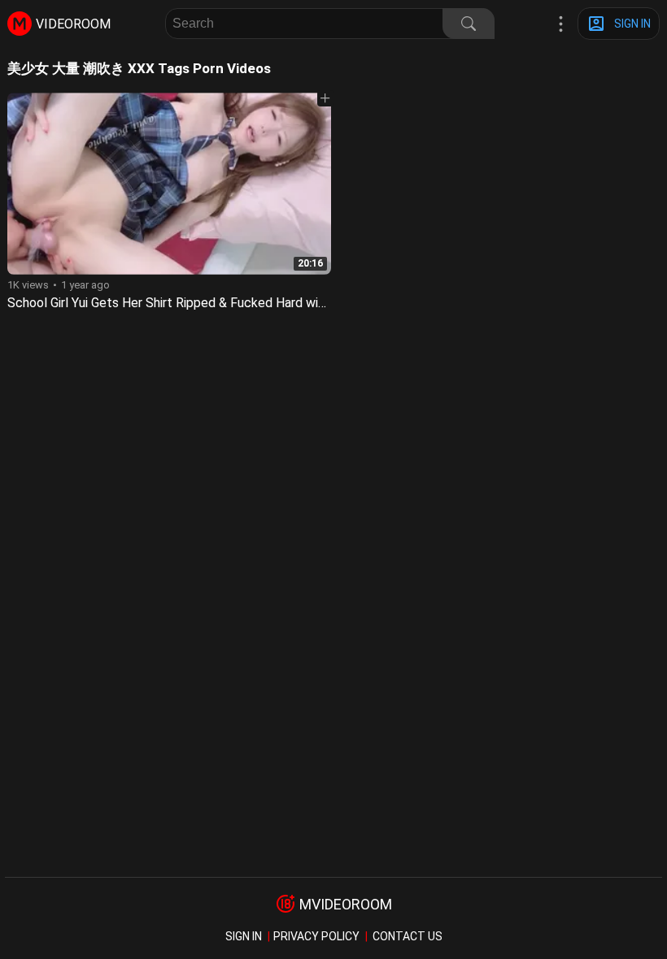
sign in (243, 936)
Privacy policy (316, 936)
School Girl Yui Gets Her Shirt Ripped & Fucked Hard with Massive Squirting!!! (227, 302)
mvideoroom (345, 904)
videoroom (73, 24)
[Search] (468, 23)
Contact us (407, 936)
